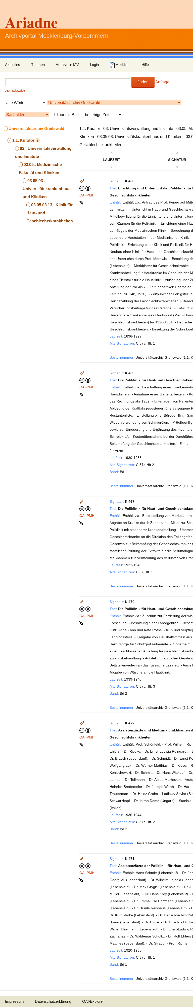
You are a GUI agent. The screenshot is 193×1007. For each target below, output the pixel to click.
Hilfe (145, 64)
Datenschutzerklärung (53, 1001)
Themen (38, 64)
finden (143, 82)
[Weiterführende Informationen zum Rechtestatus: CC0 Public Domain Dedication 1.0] (84, 188)
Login (94, 64)
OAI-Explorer (93, 1001)
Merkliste (122, 64)
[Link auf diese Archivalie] (81, 202)
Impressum (14, 1001)
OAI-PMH (86, 195)
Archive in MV (67, 64)
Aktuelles (12, 64)
